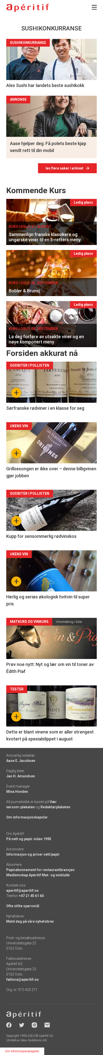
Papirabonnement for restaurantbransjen (40, 870)
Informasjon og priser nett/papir (33, 854)
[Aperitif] (27, 8)
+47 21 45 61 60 (31, 896)
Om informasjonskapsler (27, 817)
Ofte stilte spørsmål (22, 906)
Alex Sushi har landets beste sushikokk (45, 85)
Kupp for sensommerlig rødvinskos (41, 536)
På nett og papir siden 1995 (28, 839)
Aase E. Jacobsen (20, 761)
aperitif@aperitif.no (22, 891)
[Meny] (94, 7)
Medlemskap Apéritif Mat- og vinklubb (38, 875)
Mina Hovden (17, 792)
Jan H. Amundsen (20, 776)
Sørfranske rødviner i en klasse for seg (45, 408)
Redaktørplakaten (55, 807)
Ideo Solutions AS (33, 1040)
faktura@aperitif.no (22, 979)
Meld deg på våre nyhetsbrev (30, 921)
